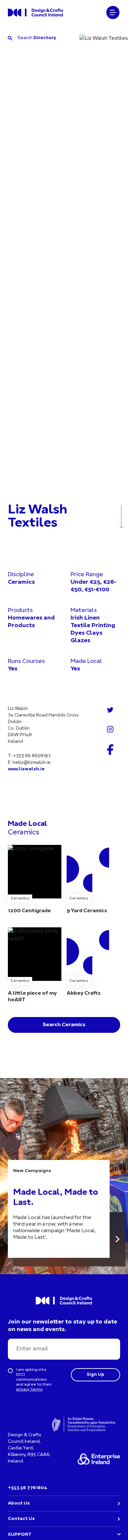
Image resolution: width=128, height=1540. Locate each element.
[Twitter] (110, 710)
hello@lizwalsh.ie (31, 762)
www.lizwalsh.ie (26, 769)
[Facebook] (110, 749)
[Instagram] (110, 729)
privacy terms (29, 1390)
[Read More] (117, 1239)
